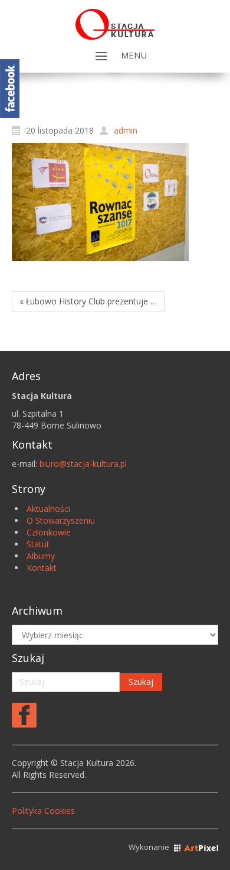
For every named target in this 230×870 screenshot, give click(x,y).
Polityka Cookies (43, 810)
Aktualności (48, 508)
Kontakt (42, 567)
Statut (38, 544)
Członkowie (49, 532)
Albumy (41, 555)
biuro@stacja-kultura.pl (83, 463)
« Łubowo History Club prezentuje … (88, 301)
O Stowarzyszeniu (61, 520)
